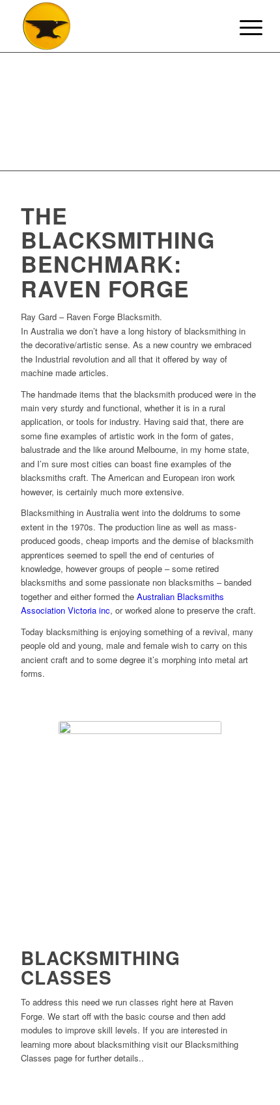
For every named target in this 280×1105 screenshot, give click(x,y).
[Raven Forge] (116, 26)
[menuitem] (241, 27)
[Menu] (241, 27)
